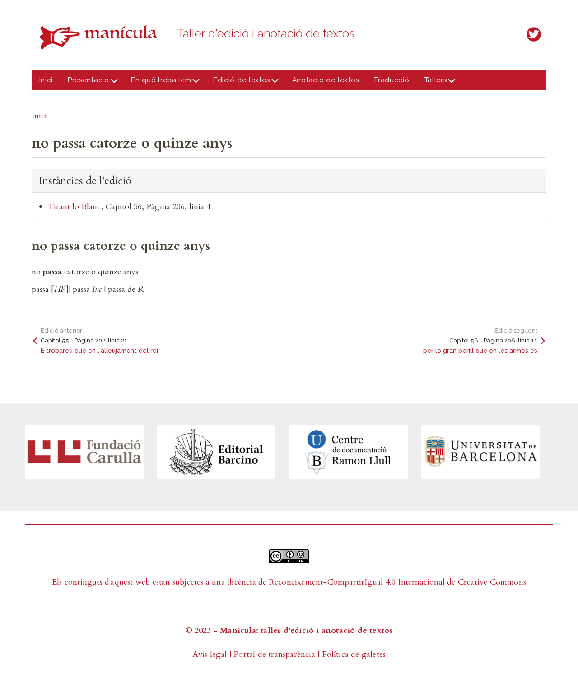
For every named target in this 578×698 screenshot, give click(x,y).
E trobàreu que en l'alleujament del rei (99, 350)
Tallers (432, 83)
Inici (46, 80)
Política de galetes (354, 654)
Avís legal (209, 654)
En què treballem (157, 83)
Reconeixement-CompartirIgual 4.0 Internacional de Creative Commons (397, 582)
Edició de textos (237, 83)
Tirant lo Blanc (74, 206)
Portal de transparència (274, 654)
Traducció (391, 80)
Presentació (85, 83)
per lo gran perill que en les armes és (480, 350)
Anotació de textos (325, 80)
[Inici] (101, 37)
